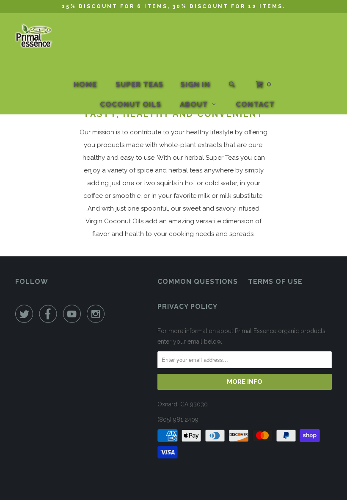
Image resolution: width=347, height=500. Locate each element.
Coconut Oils (130, 104)
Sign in (195, 84)
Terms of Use (275, 282)
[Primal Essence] (34, 36)
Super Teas (139, 84)
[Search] (232, 84)
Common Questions (197, 282)
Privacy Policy (187, 307)
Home (85, 84)
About (196, 104)
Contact (255, 104)
